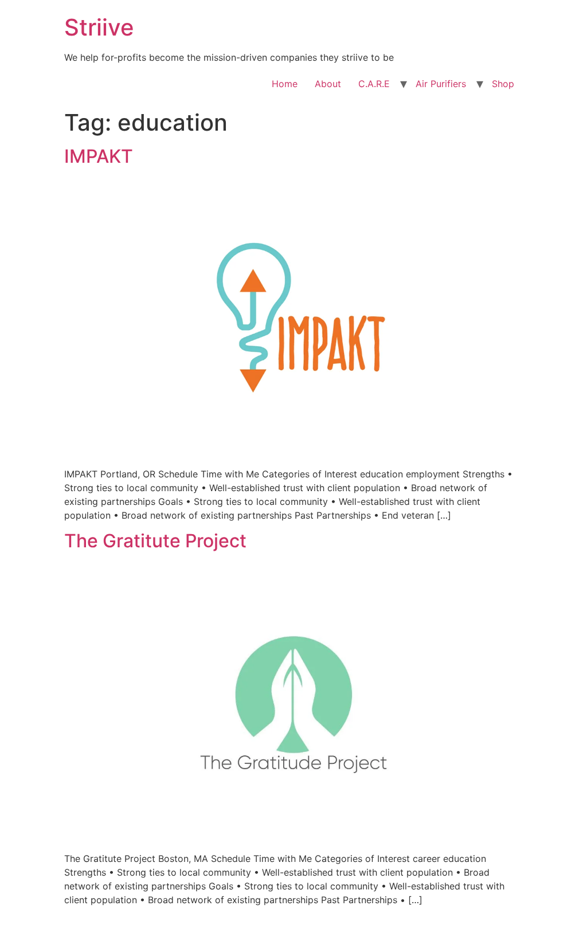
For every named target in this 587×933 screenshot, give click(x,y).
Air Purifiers (441, 83)
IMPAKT (98, 156)
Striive (99, 27)
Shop (503, 83)
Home (285, 83)
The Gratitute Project (155, 541)
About (328, 83)
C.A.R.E (374, 83)
